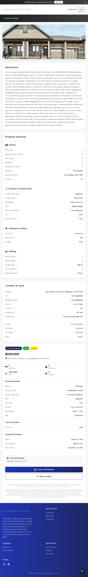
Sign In (81, 9)
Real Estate (50, 513)
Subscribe (58, 2)
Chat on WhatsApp (45, 469)
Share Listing (45, 476)
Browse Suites (51, 547)
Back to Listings (12, 18)
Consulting (50, 519)
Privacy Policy (8, 550)
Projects (49, 550)
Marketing (49, 516)
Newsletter (50, 554)
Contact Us (7, 547)
